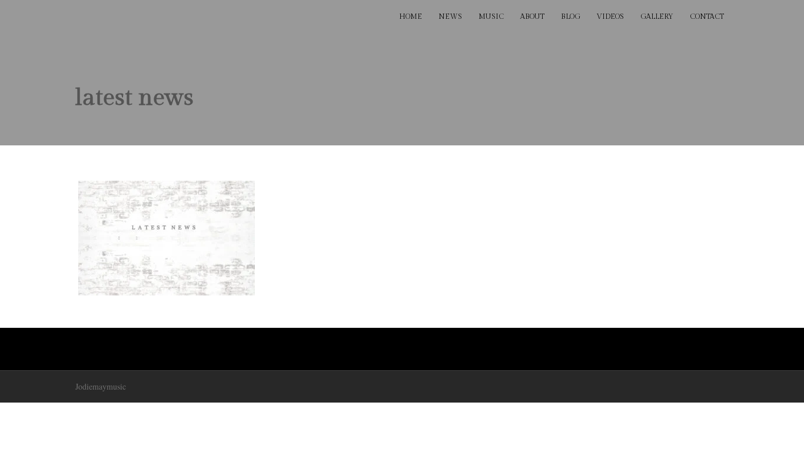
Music (491, 16)
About (532, 16)
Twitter (107, 17)
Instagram (185, 17)
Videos (610, 16)
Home (410, 16)
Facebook (81, 17)
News (450, 16)
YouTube (133, 17)
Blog (570, 16)
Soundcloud (159, 17)
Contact (707, 16)
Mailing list (211, 17)
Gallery (656, 16)
